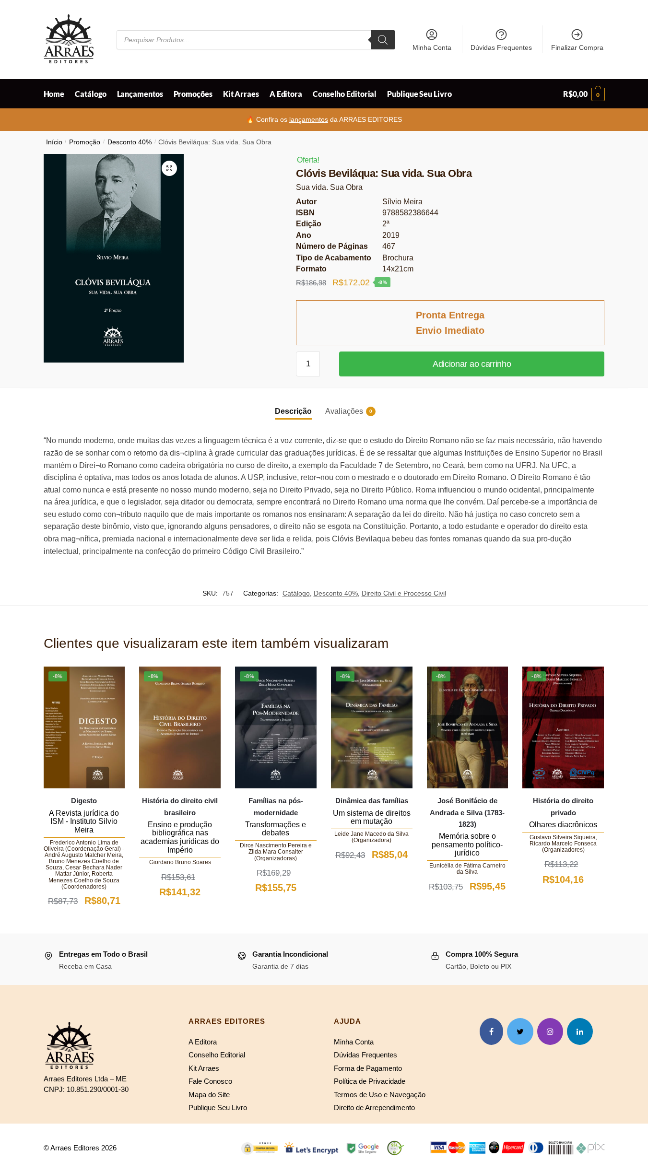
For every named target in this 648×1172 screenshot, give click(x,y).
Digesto (84, 801)
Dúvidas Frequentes (501, 47)
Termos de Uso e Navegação (379, 1094)
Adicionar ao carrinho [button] (83, 924)
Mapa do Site (209, 1094)
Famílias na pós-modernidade (275, 806)
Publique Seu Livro (218, 1107)
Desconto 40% (129, 142)
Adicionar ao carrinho (472, 364)
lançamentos (308, 119)
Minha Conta (431, 47)
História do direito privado (563, 806)
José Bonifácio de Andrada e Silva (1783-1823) (467, 812)
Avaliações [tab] (344, 411)
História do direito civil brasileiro (180, 806)
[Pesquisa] (383, 39)
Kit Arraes (204, 1068)
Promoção (84, 142)
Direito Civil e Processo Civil (404, 593)
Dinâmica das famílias (371, 801)
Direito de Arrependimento (374, 1107)
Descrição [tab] (293, 411)
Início (54, 142)
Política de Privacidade (369, 1081)
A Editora (203, 1042)
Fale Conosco (210, 1081)
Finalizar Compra (577, 47)
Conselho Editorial (217, 1055)
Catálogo (296, 593)
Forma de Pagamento (368, 1068)
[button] (169, 168)
